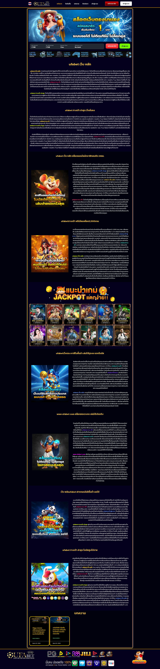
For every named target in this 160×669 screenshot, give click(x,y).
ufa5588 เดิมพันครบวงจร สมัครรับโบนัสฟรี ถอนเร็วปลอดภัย (59, 630)
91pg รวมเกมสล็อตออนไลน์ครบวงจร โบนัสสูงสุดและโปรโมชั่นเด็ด (39, 631)
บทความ (76, 4)
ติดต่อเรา (85, 4)
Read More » (36, 638)
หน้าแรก (59, 4)
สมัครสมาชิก (112, 46)
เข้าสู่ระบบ (95, 4)
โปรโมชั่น (68, 4)
